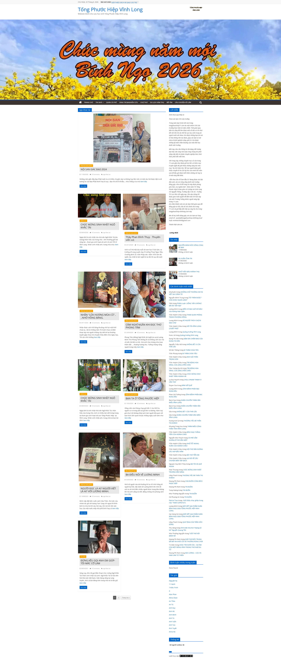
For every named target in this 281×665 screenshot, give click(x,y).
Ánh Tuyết (173, 628)
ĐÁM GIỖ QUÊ (187, 385)
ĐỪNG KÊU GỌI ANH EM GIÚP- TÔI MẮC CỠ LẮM (98, 562)
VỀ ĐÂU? (115, 2)
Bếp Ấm (169, 102)
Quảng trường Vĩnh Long (192, 332)
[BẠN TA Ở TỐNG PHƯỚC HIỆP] (144, 360)
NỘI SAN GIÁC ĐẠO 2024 (94, 169)
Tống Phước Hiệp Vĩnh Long (110, 9)
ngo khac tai (106, 174)
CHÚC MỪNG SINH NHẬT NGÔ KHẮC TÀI (98, 226)
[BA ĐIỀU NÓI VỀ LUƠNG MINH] (144, 434)
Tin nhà (99, 102)
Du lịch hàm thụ (157, 102)
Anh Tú (171, 618)
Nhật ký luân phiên (86, 165)
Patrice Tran (173, 500)
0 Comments (96, 174)
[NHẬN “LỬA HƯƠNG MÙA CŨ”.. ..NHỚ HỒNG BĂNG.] (99, 273)
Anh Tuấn (172, 621)
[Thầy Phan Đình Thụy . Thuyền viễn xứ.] (144, 195)
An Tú (171, 604)
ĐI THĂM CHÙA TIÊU (191, 350)
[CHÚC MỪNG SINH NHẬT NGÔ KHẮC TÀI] (99, 195)
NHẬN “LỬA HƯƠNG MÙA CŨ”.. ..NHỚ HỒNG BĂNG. (98, 316)
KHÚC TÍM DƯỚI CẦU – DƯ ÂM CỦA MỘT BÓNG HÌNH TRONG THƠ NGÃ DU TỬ (185, 547)
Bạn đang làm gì (131, 471)
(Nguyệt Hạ (173, 581)
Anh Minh (172, 615)
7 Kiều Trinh (173, 587)
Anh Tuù (172, 625)
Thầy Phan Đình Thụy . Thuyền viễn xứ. (143, 238)
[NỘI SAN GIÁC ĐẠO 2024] (121, 115)
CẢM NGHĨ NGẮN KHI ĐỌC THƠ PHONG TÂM (143, 326)
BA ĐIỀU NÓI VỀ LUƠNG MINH (143, 474)
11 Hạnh (172, 584)
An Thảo (172, 601)
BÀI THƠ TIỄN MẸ (193, 455)
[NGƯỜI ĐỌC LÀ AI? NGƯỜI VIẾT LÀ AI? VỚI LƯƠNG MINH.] (99, 434)
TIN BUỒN (189, 487)
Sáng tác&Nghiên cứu (128, 102)
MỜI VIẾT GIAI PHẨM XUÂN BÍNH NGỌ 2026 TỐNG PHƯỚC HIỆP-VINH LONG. (185, 508)
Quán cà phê (111, 102)
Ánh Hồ (171, 611)
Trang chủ (88, 102)
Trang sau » (126, 597)
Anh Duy (172, 608)
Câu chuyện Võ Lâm (183, 102)
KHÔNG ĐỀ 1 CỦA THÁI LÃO (187, 412)
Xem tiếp (143, 181)
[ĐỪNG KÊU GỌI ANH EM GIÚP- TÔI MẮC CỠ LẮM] (99, 522)
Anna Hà (172, 632)
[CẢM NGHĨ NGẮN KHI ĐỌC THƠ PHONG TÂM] (144, 273)
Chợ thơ (144, 102)
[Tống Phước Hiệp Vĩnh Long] (80, 102)
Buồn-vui (83, 221)
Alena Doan (173, 598)
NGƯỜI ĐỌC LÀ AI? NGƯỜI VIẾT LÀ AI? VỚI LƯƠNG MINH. (98, 490)
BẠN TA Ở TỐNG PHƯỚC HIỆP (142, 398)
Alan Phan (173, 594)
